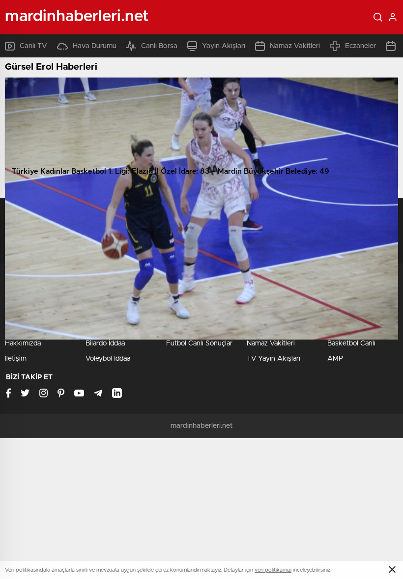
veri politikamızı (273, 570)
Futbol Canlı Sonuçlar (199, 343)
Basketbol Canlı (351, 343)
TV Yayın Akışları (273, 358)
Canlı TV (33, 46)
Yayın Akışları (223, 46)
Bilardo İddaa (105, 343)
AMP (335, 358)
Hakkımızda (23, 343)
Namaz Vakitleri (295, 46)
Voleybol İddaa (108, 358)
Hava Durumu (94, 46)
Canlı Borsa (159, 46)
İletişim (16, 358)
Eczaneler (360, 46)
